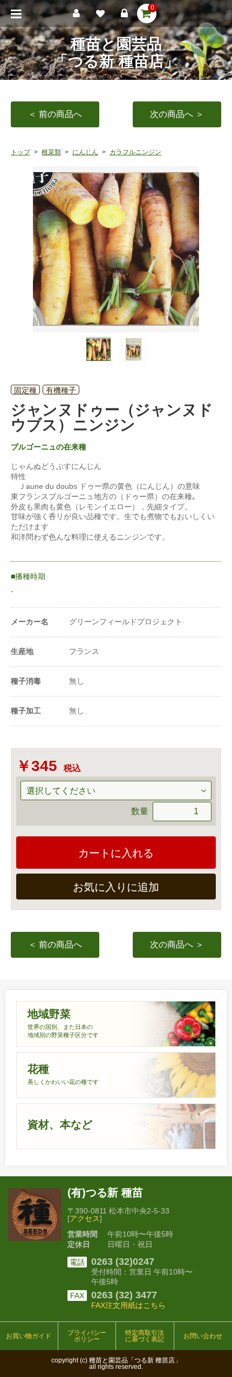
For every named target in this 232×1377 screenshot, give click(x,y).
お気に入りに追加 (116, 887)
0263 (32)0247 (122, 1261)
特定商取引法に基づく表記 (144, 1336)
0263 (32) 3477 (124, 1295)
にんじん (85, 152)
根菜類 (51, 152)
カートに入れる (116, 853)
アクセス (85, 1218)
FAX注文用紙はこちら (128, 1305)
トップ (20, 152)
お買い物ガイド (28, 1336)
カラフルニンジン (135, 152)
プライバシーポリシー (86, 1336)
